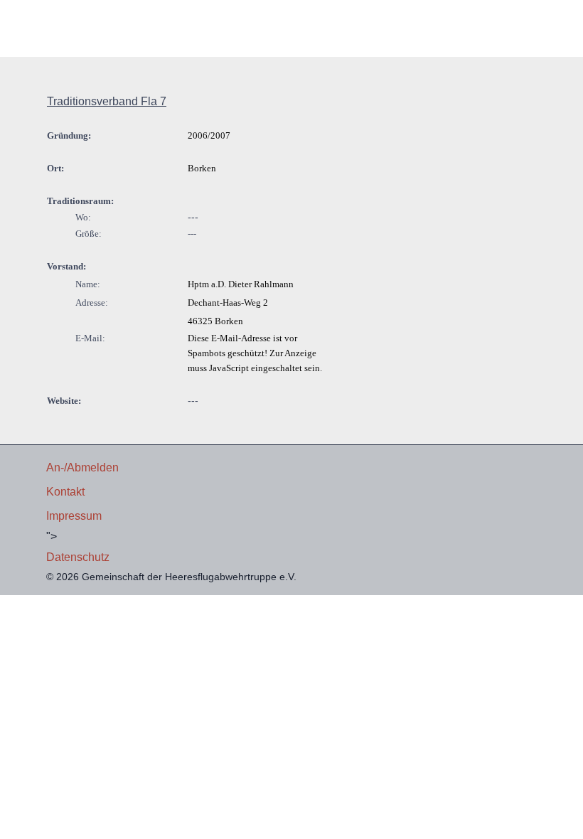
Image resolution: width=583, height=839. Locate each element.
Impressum (74, 516)
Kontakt (65, 492)
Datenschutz (77, 557)
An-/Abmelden (82, 467)
